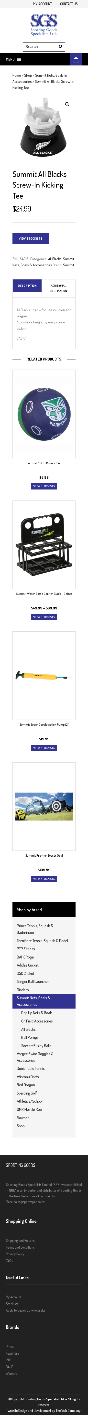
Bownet (23, 1117)
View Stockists (31, 238)
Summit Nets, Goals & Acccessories (33, 1001)
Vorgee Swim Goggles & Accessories (35, 1057)
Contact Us (69, 3)
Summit (68, 264)
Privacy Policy (15, 1254)
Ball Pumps (30, 1037)
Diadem (23, 989)
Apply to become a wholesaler (25, 1310)
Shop (28, 75)
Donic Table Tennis (31, 1068)
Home (16, 75)
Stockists (12, 1304)
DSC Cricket (25, 973)
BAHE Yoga (25, 957)
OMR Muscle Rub (29, 1109)
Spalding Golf (27, 1093)
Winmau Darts (28, 1076)
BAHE (9, 1367)
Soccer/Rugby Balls (36, 1045)
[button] (10, 59)
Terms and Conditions (20, 1247)
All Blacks (55, 258)
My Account (42, 3)
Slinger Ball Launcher (33, 981)
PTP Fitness (26, 948)
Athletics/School (30, 1101)
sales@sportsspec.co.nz (29, 1202)
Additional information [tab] (58, 288)
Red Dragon (26, 1084)
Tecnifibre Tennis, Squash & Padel (42, 940)
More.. (10, 1202)
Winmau (11, 1374)
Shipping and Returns (20, 1240)
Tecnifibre (12, 1353)
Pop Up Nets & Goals (37, 1012)
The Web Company (68, 1410)
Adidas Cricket (28, 965)
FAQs (9, 1261)
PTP (8, 1360)
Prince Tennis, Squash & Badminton (35, 929)
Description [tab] (27, 285)
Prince (10, 1346)
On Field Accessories (37, 1021)
